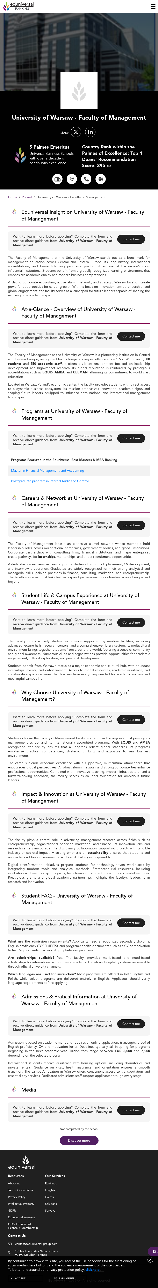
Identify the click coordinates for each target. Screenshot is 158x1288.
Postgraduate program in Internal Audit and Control (50, 481)
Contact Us (17, 1235)
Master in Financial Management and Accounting (47, 470)
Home (12, 197)
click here (92, 1269)
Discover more (79, 1140)
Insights (50, 1190)
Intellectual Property (21, 1204)
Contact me (131, 239)
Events (49, 1197)
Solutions (51, 1204)
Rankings (51, 1184)
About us (14, 1184)
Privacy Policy (16, 1197)
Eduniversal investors (21, 1217)
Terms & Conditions (20, 1190)
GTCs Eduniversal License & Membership (23, 1224)
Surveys (50, 1211)
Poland (27, 197)
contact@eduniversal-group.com (36, 1244)
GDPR (12, 1211)
